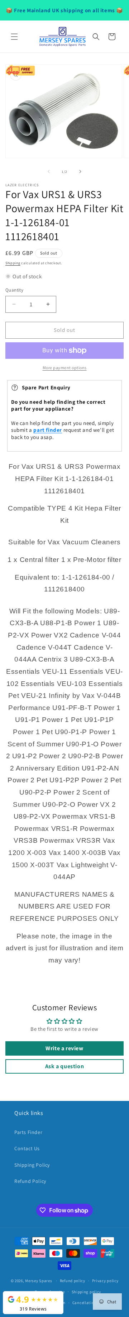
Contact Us (27, 1148)
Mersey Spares (38, 1280)
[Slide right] (80, 171)
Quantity (14, 290)
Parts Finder (28, 1132)
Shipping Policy (32, 1165)
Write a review (64, 1048)
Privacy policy (105, 1280)
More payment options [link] (65, 367)
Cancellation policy (90, 1302)
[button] (14, 37)
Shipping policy (86, 1291)
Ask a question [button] (64, 1066)
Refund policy (72, 1280)
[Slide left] (49, 171)
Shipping (12, 263)
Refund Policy (30, 1181)
